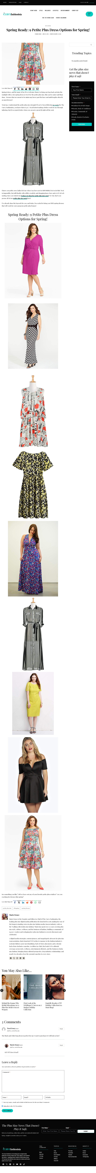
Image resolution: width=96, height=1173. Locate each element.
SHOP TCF (89, 14)
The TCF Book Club (48, 17)
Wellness (48, 10)
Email (26, 1097)
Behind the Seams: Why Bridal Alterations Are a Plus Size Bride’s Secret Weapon (10, 1006)
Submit (86, 1131)
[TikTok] (24, 1164)
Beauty (55, 1153)
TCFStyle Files (86, 1156)
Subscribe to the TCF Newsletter (13, 1106)
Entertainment (65, 10)
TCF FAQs (41, 1156)
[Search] (91, 44)
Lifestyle (55, 10)
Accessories (85, 1154)
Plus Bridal (70, 1153)
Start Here (33, 10)
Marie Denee (38, 34)
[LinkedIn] (22, 89)
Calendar (70, 1154)
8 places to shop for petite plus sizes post (35, 196)
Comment (6, 1072)
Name (5, 1097)
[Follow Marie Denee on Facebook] (10, 958)
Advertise (41, 1154)
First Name (75, 87)
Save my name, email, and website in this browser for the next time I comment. (27, 1102)
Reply (61, 1029)
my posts (56, 105)
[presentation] (11, 987)
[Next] (64, 990)
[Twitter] (6, 1164)
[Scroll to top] (3, 1168)
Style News (48, 25)
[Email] (37, 89)
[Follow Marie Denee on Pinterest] (23, 958)
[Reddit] (26, 89)
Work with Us (12, 2)
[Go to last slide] (1, 990)
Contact (26, 2)
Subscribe (91, 2)
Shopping (16, 908)
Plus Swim (70, 1151)
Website (48, 1097)
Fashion (84, 1151)
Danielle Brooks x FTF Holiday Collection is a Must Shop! (53, 1005)
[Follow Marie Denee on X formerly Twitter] (14, 958)
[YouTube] (17, 1164)
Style (41, 10)
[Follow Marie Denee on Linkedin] (20, 958)
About (5, 2)
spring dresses (25, 908)
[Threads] (13, 1164)
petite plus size (7, 908)
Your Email (75, 95)
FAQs (20, 2)
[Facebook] (15, 89)
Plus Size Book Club (72, 1156)
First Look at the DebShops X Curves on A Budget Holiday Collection (33, 1006)
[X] (18, 89)
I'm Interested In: (77, 103)
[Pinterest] (30, 89)
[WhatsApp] (33, 89)
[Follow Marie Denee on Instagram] (17, 958)
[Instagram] (10, 1164)
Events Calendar (61, 17)
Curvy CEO (75, 10)
